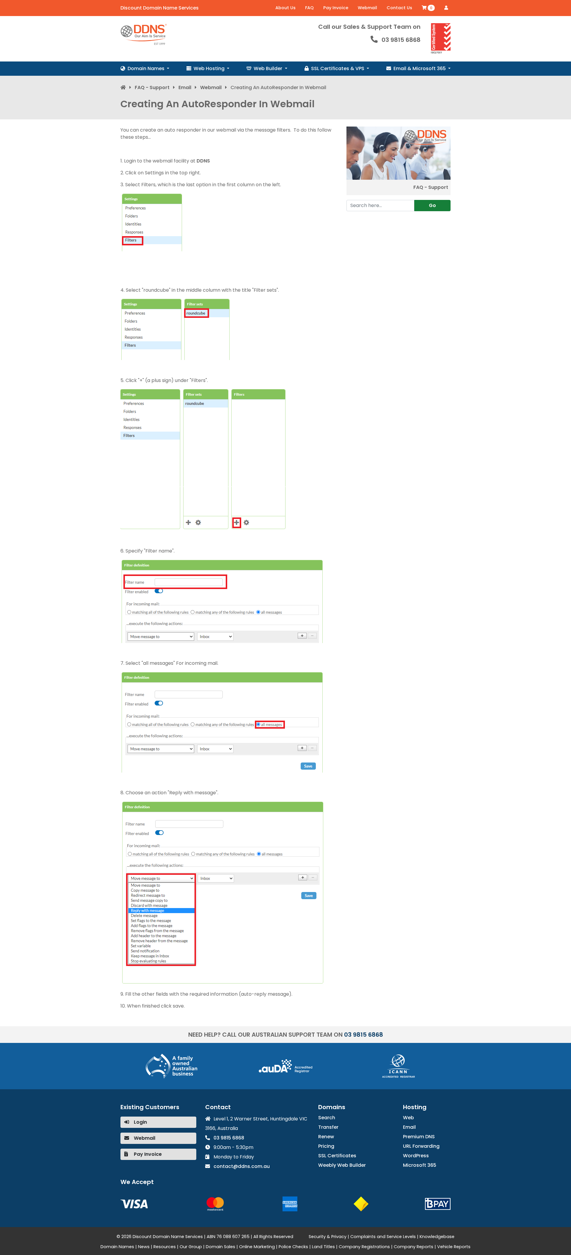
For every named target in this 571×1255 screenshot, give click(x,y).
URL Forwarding (421, 1146)
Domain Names (117, 1247)
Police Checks (293, 1247)
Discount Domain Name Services (159, 7)
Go (432, 205)
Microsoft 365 (419, 1165)
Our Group (191, 1247)
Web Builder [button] (268, 68)
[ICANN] (398, 1065)
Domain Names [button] (147, 68)
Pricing (326, 1146)
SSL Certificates (337, 1155)
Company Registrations (364, 1247)
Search (326, 1117)
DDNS (203, 160)
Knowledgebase (437, 1237)
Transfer (328, 1127)
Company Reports (413, 1247)
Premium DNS (419, 1136)
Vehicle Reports (453, 1247)
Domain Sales (220, 1247)
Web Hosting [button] (210, 68)
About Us (285, 8)
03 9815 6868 (401, 40)
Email (184, 87)
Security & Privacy (327, 1237)
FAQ (309, 8)
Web (408, 1117)
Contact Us (399, 8)
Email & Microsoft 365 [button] (420, 68)
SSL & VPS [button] (338, 68)
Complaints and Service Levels (383, 1237)
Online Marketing (257, 1247)
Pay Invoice (335, 8)
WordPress (416, 1155)
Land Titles (323, 1247)
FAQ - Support (152, 87)
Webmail (367, 8)
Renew (326, 1136)
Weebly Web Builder (342, 1165)
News (144, 1247)
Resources (164, 1247)
